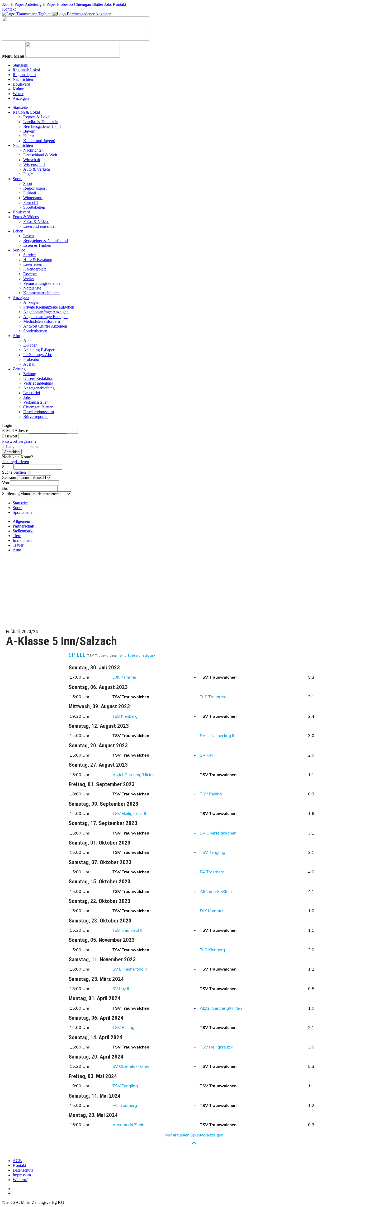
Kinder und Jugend (39, 140)
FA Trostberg (212, 872)
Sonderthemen (35, 331)
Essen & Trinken (37, 245)
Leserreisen (32, 264)
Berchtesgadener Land (42, 126)
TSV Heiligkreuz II (129, 814)
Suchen (20, 472)
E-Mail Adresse (15, 430)
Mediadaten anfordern (41, 321)
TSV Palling (211, 794)
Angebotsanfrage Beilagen (45, 316)
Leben (18, 231)
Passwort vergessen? (19, 441)
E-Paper (17, 4)
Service (19, 250)
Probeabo (65, 4)
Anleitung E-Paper (40, 4)
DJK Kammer (124, 677)
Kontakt (119, 4)
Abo (6, 4)
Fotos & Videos (26, 217)
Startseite (20, 65)
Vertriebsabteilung (38, 383)
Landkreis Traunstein (40, 121)
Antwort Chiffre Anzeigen (45, 326)
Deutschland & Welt (40, 155)
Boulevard (21, 84)
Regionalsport (24, 74)
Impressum (22, 1175)
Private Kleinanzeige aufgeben (48, 307)
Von (5, 483)
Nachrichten (23, 79)
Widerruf (20, 1179)
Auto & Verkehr (36, 169)
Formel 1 (30, 202)
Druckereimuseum (38, 411)
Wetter (18, 93)
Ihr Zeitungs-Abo (37, 354)
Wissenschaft (34, 164)
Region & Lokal (26, 70)
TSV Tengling (212, 852)
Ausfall (29, 364)
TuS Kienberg (125, 716)
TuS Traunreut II (215, 697)
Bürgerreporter (35, 416)
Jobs (108, 4)
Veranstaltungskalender (42, 283)
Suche (7, 466)
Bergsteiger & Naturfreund (45, 240)
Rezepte (30, 274)
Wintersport (32, 197)
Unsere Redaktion (38, 378)
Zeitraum (9, 477)
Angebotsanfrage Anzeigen (46, 312)
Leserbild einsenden (39, 226)
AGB (17, 1160)
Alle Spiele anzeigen (137, 656)
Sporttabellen (34, 207)
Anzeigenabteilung (39, 388)
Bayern (29, 131)
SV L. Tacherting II (217, 736)
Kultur (18, 89)
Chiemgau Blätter (88, 4)
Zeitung (19, 369)
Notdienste (32, 288)
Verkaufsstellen (36, 402)
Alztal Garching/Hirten (133, 775)
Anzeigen (21, 98)
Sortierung (11, 493)
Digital (29, 174)
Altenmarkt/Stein (216, 891)
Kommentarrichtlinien (41, 293)
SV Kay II (208, 755)
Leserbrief (31, 392)
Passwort (9, 436)
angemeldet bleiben (24, 446)
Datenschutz (23, 1170)
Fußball (29, 193)
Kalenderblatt (34, 269)
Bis (5, 488)
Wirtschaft (31, 159)
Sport (17, 178)
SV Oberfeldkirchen (218, 833)
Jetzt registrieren (15, 461)
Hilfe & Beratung (37, 259)
